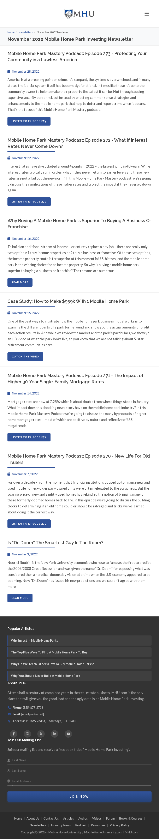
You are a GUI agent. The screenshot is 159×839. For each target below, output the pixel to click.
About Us (32, 818)
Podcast (81, 825)
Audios (83, 818)
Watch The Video (25, 356)
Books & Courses (130, 818)
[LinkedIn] (54, 734)
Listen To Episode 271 (29, 437)
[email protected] (32, 714)
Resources (98, 825)
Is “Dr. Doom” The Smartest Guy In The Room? (55, 542)
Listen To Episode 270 (29, 523)
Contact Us (51, 818)
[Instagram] (27, 734)
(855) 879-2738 (33, 707)
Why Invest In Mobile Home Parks (34, 640)
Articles (68, 818)
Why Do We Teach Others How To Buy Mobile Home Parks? (52, 664)
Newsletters (26, 32)
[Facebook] (13, 734)
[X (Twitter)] (41, 734)
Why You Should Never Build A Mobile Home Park (45, 675)
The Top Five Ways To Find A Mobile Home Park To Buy (49, 652)
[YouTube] (68, 734)
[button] (146, 13)
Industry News (61, 825)
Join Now (79, 796)
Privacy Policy (120, 825)
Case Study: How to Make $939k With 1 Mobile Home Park (68, 301)
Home (10, 32)
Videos (97, 818)
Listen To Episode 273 (29, 121)
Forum (110, 818)
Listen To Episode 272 (29, 201)
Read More (20, 282)
